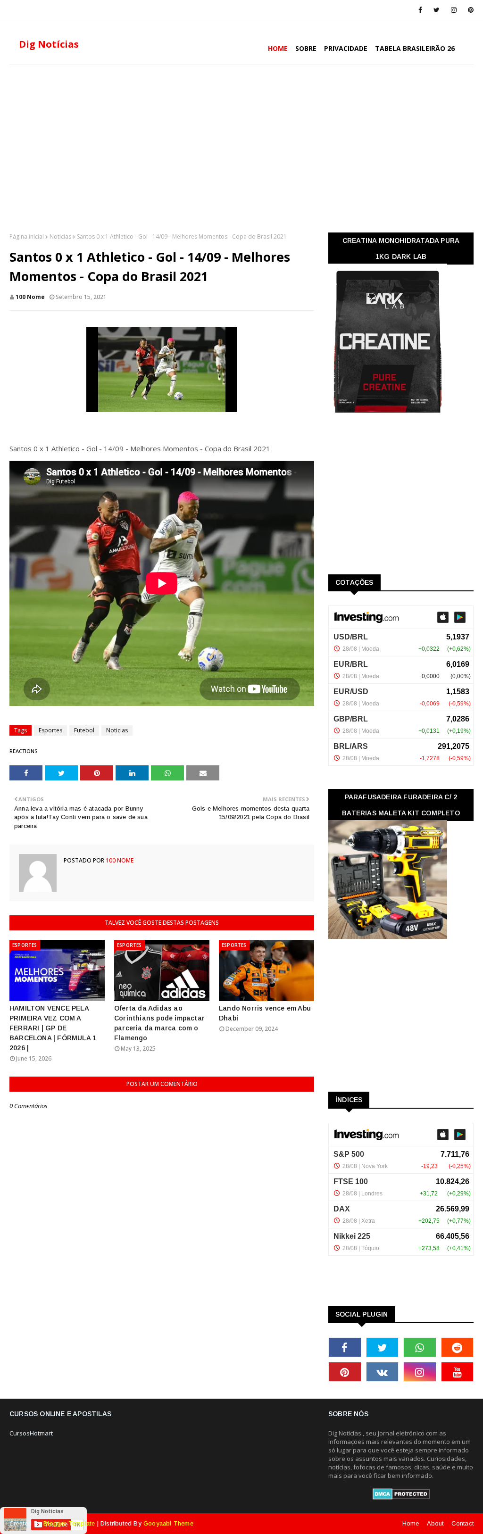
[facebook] (420, 10)
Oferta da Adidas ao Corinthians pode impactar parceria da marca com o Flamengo (159, 1023)
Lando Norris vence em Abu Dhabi (265, 1013)
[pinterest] (469, 10)
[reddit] (457, 1347)
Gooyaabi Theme (168, 1523)
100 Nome (30, 297)
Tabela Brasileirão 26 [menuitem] (415, 48)
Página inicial (26, 236)
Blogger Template (69, 1523)
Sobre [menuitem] (305, 48)
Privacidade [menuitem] (345, 48)
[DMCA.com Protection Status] (401, 1497)
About (435, 1523)
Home (410, 1523)
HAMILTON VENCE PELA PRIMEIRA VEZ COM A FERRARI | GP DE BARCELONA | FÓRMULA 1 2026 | (52, 1028)
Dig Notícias (49, 44)
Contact (462, 1523)
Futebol (84, 730)
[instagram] (454, 10)
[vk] (382, 1372)
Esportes (50, 730)
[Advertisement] (241, 148)
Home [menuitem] (278, 48)
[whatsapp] (419, 1347)
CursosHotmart (31, 1433)
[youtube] (457, 1372)
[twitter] (436, 10)
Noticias (60, 236)
